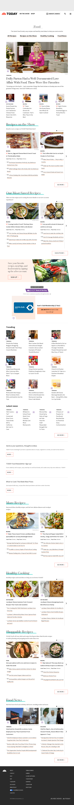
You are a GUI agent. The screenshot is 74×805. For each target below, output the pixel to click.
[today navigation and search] (70, 14)
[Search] (65, 13)
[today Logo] (4, 771)
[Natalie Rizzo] (22, 521)
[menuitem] (24, 13)
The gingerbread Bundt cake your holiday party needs (57, 680)
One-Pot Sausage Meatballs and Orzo (53, 237)
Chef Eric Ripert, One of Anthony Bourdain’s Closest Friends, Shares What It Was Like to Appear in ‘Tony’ (54, 731)
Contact (12, 773)
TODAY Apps (12, 781)
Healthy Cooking (47, 36)
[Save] (8, 71)
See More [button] (60, 185)
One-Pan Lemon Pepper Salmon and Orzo (20, 675)
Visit (11, 779)
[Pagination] (56, 130)
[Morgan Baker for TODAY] (56, 650)
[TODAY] (37, 57)
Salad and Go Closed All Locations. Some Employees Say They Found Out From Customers (19, 731)
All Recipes (11, 36)
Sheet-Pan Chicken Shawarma (51, 672)
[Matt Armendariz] (56, 521)
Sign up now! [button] (59, 253)
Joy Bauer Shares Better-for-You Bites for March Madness (56, 608)
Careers (28, 773)
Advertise (28, 781)
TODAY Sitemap (29, 779)
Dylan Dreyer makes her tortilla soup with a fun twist (23, 240)
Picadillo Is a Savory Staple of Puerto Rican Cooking (23, 549)
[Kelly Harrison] (56, 589)
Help (11, 776)
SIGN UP (14, 277)
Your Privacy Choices (18, 790)
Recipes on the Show (28, 36)
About (11, 770)
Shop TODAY (28, 787)
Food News (62, 36)
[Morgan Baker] (22, 211)
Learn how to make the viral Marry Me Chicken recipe (57, 233)
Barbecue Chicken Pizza (49, 676)
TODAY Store (29, 784)
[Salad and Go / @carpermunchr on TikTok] (22, 716)
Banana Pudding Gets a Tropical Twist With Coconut (22, 553)
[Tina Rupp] (22, 140)
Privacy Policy (13, 787)
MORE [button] (9, 454)
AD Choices (12, 784)
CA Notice (12, 793)
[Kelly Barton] (22, 589)
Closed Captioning (30, 776)
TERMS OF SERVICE (29, 770)
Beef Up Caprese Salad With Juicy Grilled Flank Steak (57, 556)
